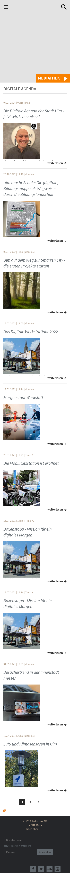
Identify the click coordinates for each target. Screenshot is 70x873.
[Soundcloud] (49, 869)
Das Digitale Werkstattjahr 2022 (30, 331)
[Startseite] (35, 7)
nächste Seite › (46, 801)
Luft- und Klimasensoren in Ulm (30, 744)
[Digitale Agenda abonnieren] (4, 811)
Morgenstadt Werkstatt (23, 397)
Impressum (35, 825)
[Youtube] (58, 869)
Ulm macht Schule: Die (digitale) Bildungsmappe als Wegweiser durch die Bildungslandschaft (30, 188)
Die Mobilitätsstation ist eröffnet (31, 463)
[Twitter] (41, 869)
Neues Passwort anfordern (17, 845)
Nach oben (32, 829)
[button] (53, 78)
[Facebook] (33, 869)
